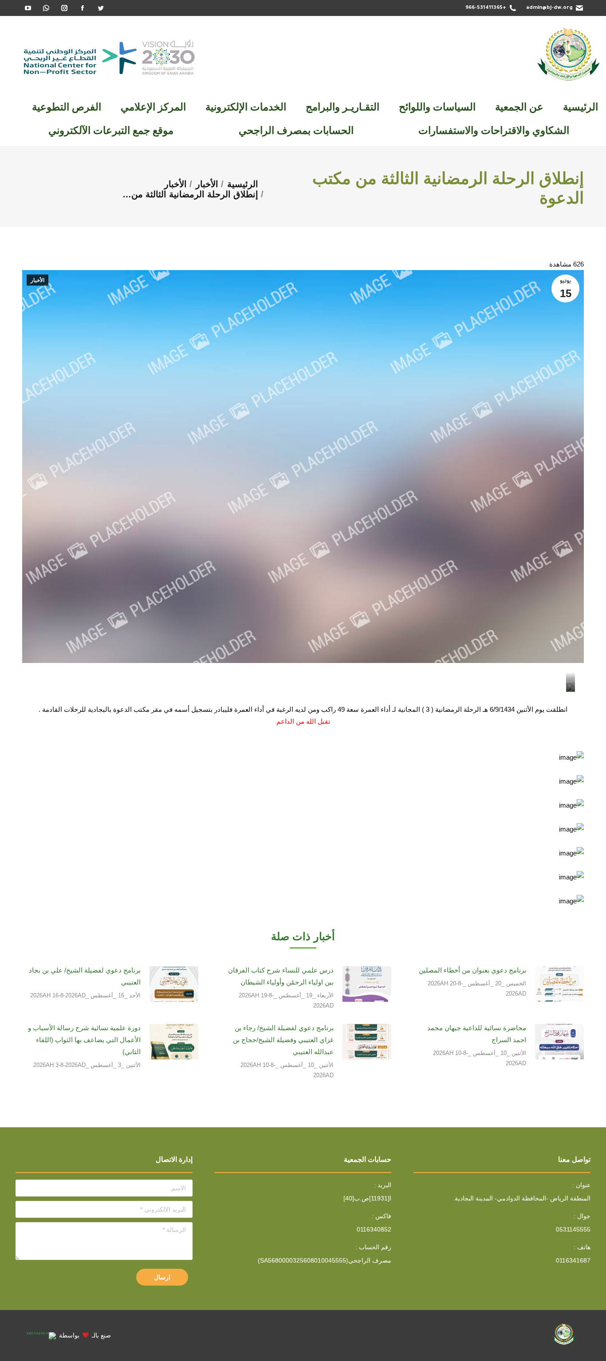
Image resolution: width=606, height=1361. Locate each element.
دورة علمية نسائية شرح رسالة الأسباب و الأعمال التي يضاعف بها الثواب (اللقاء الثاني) (84, 1039)
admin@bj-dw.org (549, 8)
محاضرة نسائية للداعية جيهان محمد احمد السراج (476, 1033)
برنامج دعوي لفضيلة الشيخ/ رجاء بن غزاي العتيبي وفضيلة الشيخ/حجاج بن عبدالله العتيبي (283, 1039)
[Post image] (559, 984)
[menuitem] (580, 107)
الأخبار (37, 280)
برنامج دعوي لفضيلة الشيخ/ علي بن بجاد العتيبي (85, 976)
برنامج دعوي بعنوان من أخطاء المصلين (472, 970)
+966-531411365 (485, 8)
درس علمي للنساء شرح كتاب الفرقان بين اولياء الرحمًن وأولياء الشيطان (280, 976)
